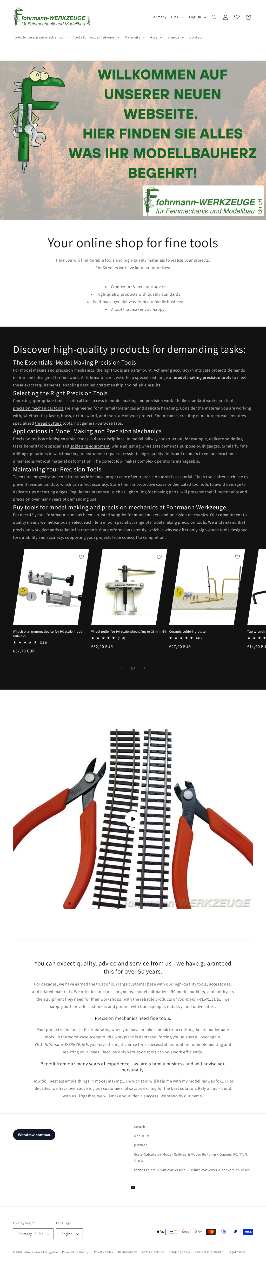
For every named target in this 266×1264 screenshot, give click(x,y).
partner (140, 1145)
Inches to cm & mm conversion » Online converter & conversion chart (192, 1170)
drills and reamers (181, 453)
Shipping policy (179, 1252)
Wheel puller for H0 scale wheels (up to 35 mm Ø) (128, 632)
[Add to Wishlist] (81, 557)
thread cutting (48, 423)
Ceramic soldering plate (187, 632)
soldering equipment (90, 446)
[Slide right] (144, 668)
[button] (40, 37)
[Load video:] (133, 819)
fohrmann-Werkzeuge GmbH (43, 1252)
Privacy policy (103, 1252)
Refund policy (127, 1252)
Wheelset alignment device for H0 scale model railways (48, 634)
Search (139, 1126)
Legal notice (237, 1252)
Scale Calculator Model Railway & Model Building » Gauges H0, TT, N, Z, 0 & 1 (191, 1157)
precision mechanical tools (38, 408)
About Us (142, 1135)
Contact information (209, 1252)
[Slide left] (121, 668)
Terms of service (153, 1252)
